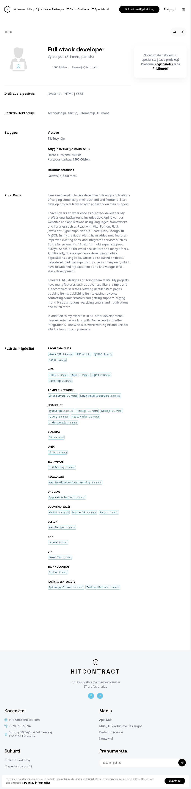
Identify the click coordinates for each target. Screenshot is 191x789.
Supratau (175, 780)
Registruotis (163, 64)
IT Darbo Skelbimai (78, 9)
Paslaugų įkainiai (111, 732)
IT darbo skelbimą (17, 760)
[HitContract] (7, 9)
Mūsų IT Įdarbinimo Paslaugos (45, 9)
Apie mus (19, 9)
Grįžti (8, 32)
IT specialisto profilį (18, 766)
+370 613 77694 (20, 726)
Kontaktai (106, 739)
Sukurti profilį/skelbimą (139, 9)
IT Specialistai (100, 9)
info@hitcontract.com (24, 720)
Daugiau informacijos (37, 782)
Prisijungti (170, 9)
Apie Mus (105, 720)
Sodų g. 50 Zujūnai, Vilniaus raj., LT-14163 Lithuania (31, 734)
